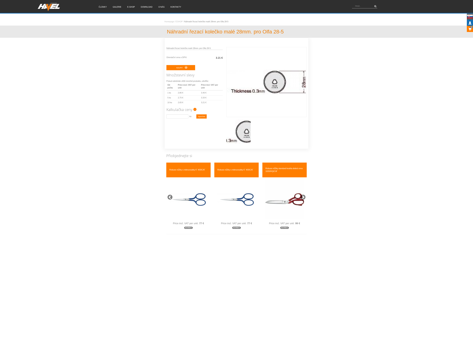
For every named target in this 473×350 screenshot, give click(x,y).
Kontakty (175, 7)
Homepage (169, 22)
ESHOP (179, 22)
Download (146, 7)
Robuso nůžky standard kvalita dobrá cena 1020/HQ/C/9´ (236, 169)
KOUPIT (179, 68)
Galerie (117, 7)
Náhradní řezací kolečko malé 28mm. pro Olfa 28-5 (206, 22)
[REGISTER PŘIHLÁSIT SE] (470, 23)
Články (103, 7)
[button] (168, 196)
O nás (161, 7)
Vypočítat (201, 116)
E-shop (131, 7)
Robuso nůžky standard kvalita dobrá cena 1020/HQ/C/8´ (188, 169)
